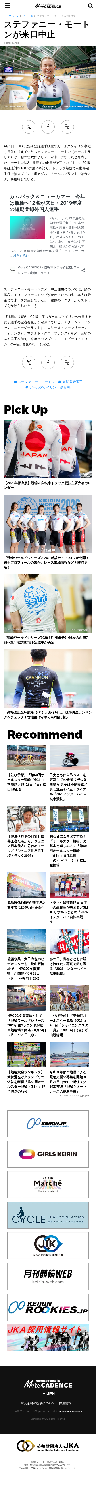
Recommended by (69, 1095)
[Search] (90, 5)
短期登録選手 (72, 382)
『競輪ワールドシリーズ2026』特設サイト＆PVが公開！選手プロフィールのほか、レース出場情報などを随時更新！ (46, 562)
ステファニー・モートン (36, 382)
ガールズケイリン (42, 387)
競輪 (67, 387)
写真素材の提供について (38, 1403)
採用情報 (65, 1403)
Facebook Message (70, 1411)
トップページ (11, 16)
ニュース (28, 16)
